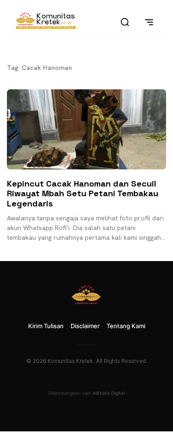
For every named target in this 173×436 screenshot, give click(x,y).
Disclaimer (85, 326)
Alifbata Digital (109, 393)
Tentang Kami (126, 326)
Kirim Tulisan (46, 326)
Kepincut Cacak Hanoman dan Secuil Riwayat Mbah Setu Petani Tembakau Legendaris (82, 193)
